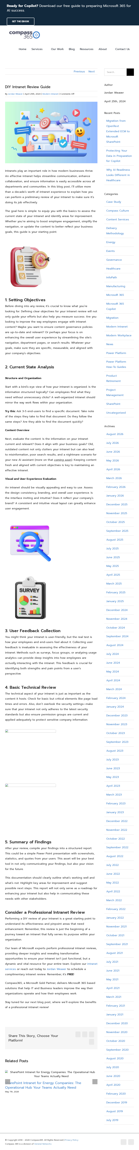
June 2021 (112, 971)
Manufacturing (115, 286)
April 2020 (113, 1085)
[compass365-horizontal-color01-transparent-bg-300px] (24, 30)
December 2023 (116, 715)
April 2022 (113, 891)
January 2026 (115, 496)
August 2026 (114, 434)
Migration (112, 318)
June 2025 (113, 557)
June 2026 (113, 452)
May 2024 (112, 672)
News (109, 344)
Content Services (117, 219)
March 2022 (114, 900)
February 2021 (115, 1006)
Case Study (113, 202)
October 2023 (115, 733)
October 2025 (115, 522)
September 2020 (117, 1050)
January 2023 (115, 812)
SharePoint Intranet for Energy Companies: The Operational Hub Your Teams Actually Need (43, 1085)
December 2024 (117, 610)
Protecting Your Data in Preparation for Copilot (119, 156)
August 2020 (115, 1058)
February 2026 (116, 487)
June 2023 (113, 768)
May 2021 (112, 979)
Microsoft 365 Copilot (115, 306)
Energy (110, 242)
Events (110, 251)
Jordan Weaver (15, 93)
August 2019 (114, 1111)
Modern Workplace (119, 335)
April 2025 (113, 575)
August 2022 (114, 856)
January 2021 (114, 1015)
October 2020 (115, 1041)
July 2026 (112, 443)
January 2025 (115, 601)
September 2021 (117, 944)
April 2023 (113, 786)
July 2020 (112, 1067)
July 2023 (112, 760)
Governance (114, 260)
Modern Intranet (50, 93)
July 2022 (112, 865)
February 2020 (116, 1094)
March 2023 (114, 795)
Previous (79, 72)
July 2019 (112, 1120)
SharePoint (113, 404)
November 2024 (116, 619)
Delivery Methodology (115, 230)
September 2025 (117, 531)
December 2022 (116, 821)
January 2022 (115, 918)
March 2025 (114, 584)
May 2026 (112, 461)
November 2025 (116, 513)
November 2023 (116, 724)
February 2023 (115, 803)
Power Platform (116, 353)
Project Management (115, 392)
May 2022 (112, 883)
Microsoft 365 (115, 295)
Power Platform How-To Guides (116, 364)
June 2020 (113, 1076)
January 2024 (115, 707)
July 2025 (112, 549)
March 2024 (114, 689)
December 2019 (116, 1103)
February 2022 (115, 909)
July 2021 (112, 962)
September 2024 (117, 636)
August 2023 (114, 751)
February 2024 (116, 698)
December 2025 (116, 504)
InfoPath (111, 277)
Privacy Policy (71, 1140)
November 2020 (116, 1032)
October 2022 (115, 839)
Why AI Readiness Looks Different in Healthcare (118, 175)
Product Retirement (113, 378)
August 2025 (114, 540)
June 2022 (113, 874)
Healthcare (113, 269)
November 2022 (116, 830)
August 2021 (114, 953)
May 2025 (112, 566)
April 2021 (113, 988)
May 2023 (112, 777)
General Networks (43, 1143)
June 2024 (113, 663)
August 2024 (114, 645)
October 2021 (115, 935)
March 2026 (114, 478)
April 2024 (113, 680)
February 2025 (115, 592)
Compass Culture (117, 211)
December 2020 (117, 1023)
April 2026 (113, 469)
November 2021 (116, 927)
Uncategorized (116, 413)
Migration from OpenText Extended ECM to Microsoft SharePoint (118, 131)
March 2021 (113, 997)
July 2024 (112, 654)
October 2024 (115, 628)
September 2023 (117, 742)
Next (91, 72)
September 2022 (117, 847)
